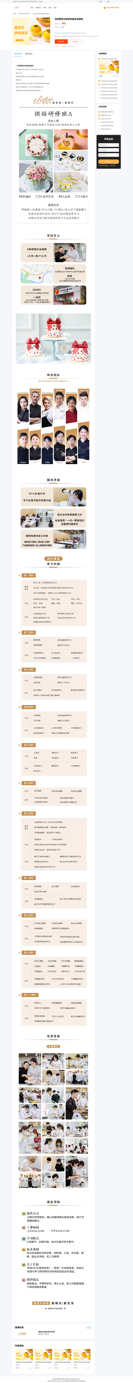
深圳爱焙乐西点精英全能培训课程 (109, 91)
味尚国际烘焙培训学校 (106, 125)
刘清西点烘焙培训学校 (106, 122)
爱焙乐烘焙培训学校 (28, 1)
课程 (45, 7)
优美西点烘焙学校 (105, 118)
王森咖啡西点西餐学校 (106, 112)
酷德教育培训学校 (105, 115)
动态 (55, 7)
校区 (50, 7)
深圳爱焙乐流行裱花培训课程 (108, 98)
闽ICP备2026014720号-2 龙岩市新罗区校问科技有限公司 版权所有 (66, 1381)
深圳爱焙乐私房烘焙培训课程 (62, 1362)
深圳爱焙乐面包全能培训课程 (43, 1362)
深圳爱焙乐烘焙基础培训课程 (108, 94)
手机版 (101, 1)
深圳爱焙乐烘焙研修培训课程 (40, 13)
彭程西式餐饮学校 (105, 129)
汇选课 (14, 1)
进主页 (89, 1327)
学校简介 (38, 7)
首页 (108, 1)
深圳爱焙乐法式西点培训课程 (81, 1362)
